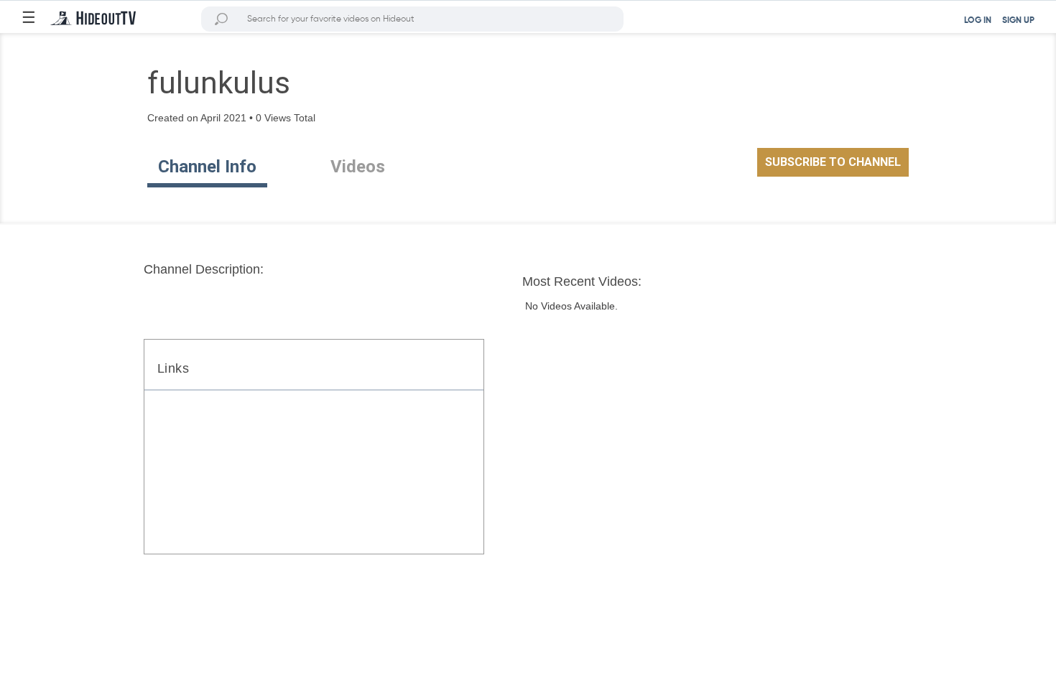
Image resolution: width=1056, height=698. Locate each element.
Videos (357, 167)
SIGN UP (1018, 21)
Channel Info (207, 167)
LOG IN (977, 21)
